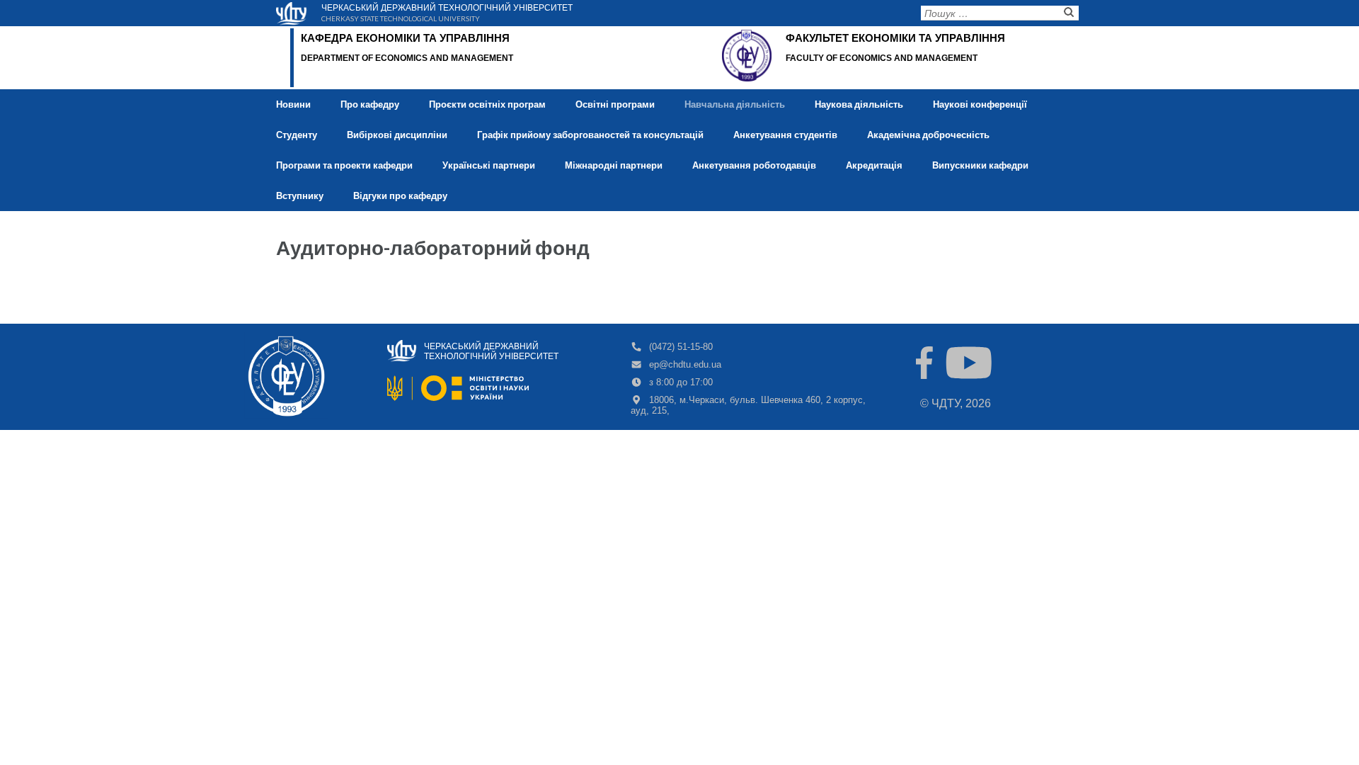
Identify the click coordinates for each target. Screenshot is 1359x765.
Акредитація (874, 165)
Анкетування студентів (785, 134)
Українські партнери (488, 165)
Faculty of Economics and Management (881, 58)
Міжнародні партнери (614, 165)
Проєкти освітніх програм (487, 104)
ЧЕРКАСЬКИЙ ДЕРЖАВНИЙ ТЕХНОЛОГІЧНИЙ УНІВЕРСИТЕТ (447, 6)
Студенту (296, 134)
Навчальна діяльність (734, 104)
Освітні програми (615, 104)
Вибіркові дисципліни (397, 134)
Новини (293, 104)
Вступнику (299, 195)
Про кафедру (369, 104)
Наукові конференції (980, 104)
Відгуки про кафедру (400, 195)
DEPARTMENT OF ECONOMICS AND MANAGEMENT (407, 58)
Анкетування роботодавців (754, 165)
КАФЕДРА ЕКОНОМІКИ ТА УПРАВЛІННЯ (405, 38)
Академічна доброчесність (928, 134)
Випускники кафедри (980, 165)
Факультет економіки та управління (895, 38)
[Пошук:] (989, 16)
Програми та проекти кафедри (344, 165)
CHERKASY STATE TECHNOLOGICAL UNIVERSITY (400, 17)
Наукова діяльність (859, 104)
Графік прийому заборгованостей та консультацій (590, 134)
